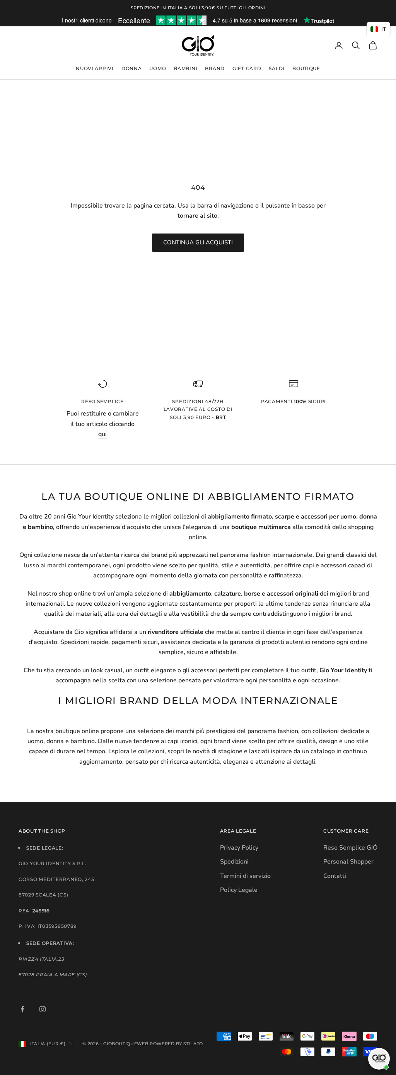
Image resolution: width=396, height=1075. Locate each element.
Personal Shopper (348, 861)
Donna (131, 68)
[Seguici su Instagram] (42, 1009)
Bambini (185, 68)
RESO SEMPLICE (102, 401)
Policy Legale (239, 890)
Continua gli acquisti (198, 242)
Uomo (157, 68)
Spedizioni (234, 861)
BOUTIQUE (306, 68)
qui (102, 434)
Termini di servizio (245, 876)
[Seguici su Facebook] (22, 1009)
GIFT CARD (246, 68)
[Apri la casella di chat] (379, 1059)
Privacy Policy (239, 847)
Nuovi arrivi (95, 68)
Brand (215, 68)
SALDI (277, 68)
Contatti (334, 876)
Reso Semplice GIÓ (350, 847)
